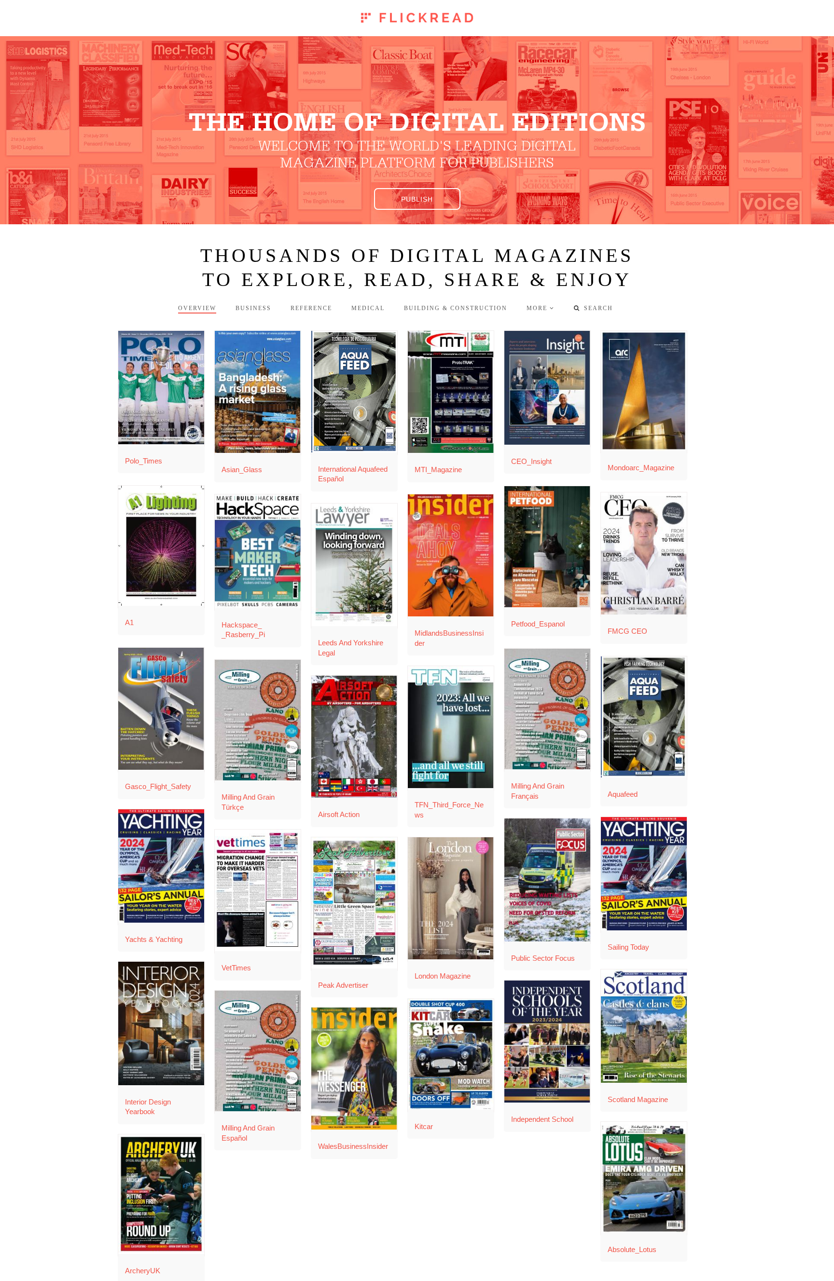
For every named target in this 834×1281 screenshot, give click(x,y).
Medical (368, 308)
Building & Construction (455, 308)
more (537, 308)
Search (593, 308)
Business (253, 308)
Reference (311, 308)
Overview (197, 308)
